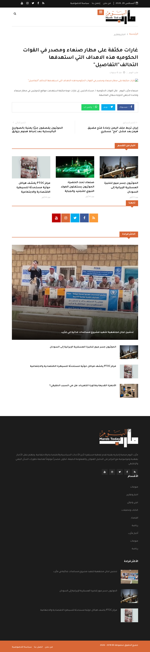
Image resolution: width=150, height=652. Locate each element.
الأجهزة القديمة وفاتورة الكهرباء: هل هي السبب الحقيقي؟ (82, 385)
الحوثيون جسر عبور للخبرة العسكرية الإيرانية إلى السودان (121, 188)
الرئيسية (133, 34)
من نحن (107, 3)
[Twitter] (32, 3)
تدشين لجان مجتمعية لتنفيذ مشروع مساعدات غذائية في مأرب (97, 332)
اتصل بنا (38, 647)
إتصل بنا (96, 3)
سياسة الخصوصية (79, 3)
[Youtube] (22, 3)
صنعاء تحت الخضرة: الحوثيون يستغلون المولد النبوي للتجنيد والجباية (77, 187)
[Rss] (43, 3)
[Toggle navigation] (101, 12)
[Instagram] (27, 3)
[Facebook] (38, 3)
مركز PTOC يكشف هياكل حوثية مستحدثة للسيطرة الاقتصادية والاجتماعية (33, 188)
